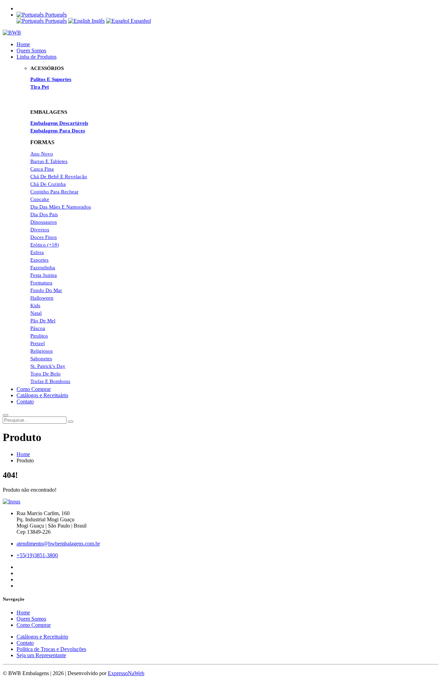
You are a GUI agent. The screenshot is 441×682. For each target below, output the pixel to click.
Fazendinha (42, 267)
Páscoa (37, 328)
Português (55, 21)
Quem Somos (31, 50)
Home (23, 44)
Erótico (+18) (44, 245)
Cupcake (39, 199)
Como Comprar (34, 389)
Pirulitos (39, 336)
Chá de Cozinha (48, 184)
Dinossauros (43, 222)
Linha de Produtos (37, 57)
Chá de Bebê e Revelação (58, 176)
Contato (25, 401)
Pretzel (37, 343)
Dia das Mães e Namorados (60, 207)
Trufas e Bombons (50, 381)
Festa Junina (43, 275)
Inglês (97, 21)
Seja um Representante (41, 655)
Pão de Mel (42, 320)
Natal (36, 313)
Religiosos (41, 351)
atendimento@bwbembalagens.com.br (58, 543)
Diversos (39, 229)
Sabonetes (41, 358)
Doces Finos (43, 237)
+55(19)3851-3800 (37, 555)
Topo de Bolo (45, 374)
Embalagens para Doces (57, 130)
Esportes (39, 260)
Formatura (41, 282)
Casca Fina (42, 169)
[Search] (70, 422)
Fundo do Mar (46, 290)
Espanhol (140, 21)
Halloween (41, 298)
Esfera (37, 252)
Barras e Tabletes (49, 161)
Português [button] (55, 15)
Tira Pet (39, 87)
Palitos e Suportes (50, 79)
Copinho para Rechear (54, 191)
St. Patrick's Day (47, 366)
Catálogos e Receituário (42, 395)
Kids (35, 305)
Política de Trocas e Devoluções (51, 649)
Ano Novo (41, 154)
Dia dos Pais (44, 214)
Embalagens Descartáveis (59, 123)
